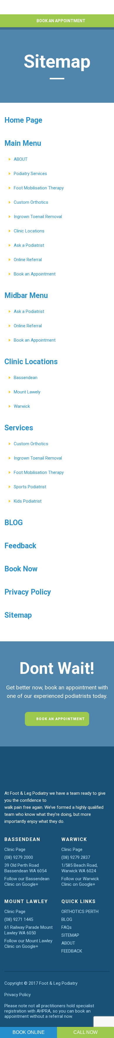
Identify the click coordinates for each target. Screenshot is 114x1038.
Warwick (22, 406)
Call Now (85, 1032)
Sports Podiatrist (30, 486)
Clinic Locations (29, 231)
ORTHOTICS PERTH (80, 911)
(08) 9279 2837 (75, 857)
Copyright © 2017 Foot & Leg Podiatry (40, 983)
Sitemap (18, 615)
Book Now (20, 569)
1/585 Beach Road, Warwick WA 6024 (79, 868)
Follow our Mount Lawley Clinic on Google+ (28, 943)
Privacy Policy (27, 592)
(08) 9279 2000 (18, 857)
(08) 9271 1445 (18, 919)
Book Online (29, 1032)
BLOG (13, 522)
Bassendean (25, 377)
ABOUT (20, 159)
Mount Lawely (27, 392)
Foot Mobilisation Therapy (39, 188)
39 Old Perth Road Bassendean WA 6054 (25, 868)
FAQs (66, 927)
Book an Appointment (35, 274)
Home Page (23, 120)
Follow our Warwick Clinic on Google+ (80, 881)
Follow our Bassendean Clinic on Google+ (26, 881)
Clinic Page (14, 849)
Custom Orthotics (31, 202)
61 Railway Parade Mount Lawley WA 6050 (28, 930)
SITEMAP (70, 935)
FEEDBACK (71, 951)
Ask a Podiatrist (29, 245)
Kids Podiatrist (28, 501)
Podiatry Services (30, 173)
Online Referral (28, 259)
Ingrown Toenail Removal (38, 216)
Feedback (20, 546)
